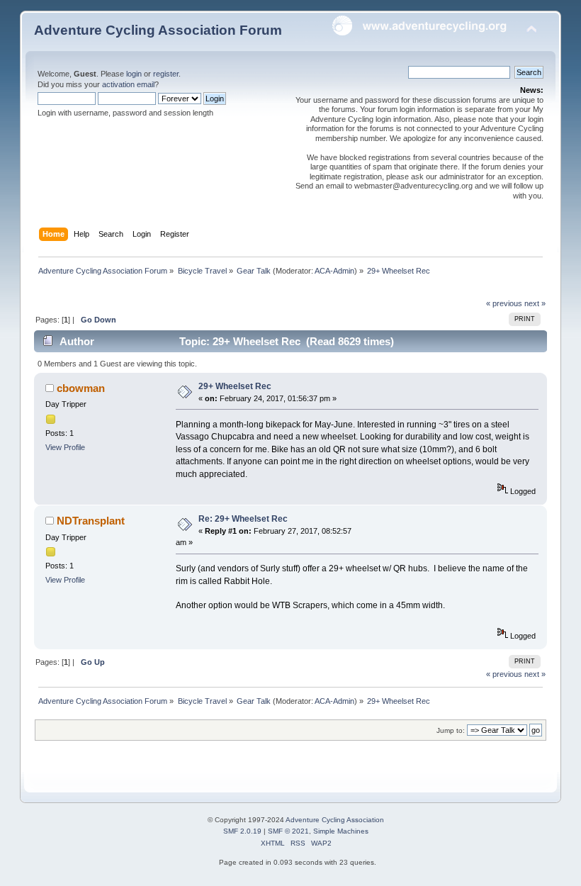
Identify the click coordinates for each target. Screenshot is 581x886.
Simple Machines (340, 831)
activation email (128, 84)
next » (535, 303)
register (166, 73)
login (134, 73)
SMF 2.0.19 (242, 831)
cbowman (81, 388)
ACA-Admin (334, 271)
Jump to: (450, 730)
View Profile (65, 447)
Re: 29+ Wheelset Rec (243, 519)
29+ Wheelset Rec (234, 386)
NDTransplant (91, 521)
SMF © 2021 (288, 831)
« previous (504, 303)
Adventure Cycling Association (335, 820)
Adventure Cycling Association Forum (158, 30)
